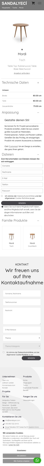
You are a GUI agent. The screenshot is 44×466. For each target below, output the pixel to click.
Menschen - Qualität (9, 405)
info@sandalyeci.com (12, 420)
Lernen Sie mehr (14, 445)
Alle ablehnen (21, 456)
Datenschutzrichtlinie (26, 196)
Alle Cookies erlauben (21, 461)
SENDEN (22, 203)
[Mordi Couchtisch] (32, 234)
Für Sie (5, 396)
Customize (13, 146)
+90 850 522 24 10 (12, 424)
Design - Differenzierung (10, 403)
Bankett (25, 390)
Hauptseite (6, 8)
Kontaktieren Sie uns (11, 416)
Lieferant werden (8, 383)
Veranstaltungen (29, 400)
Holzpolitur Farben (8, 400)
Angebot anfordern (22, 73)
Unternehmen (8, 376)
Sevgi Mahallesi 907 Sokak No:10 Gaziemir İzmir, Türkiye (22, 428)
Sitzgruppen (27, 383)
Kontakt (5, 388)
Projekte (6, 391)
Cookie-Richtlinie (22, 198)
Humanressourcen (8, 385)
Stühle (25, 380)
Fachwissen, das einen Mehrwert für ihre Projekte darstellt (11, 410)
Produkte (27, 376)
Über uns (5, 380)
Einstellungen (21, 450)
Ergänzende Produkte (30, 388)
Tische (14, 8)
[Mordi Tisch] (11, 234)
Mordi (21, 8)
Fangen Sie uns (30, 396)
